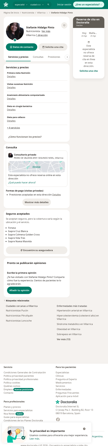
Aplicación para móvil (67, 396)
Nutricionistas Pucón (17, 310)
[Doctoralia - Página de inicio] (7, 4)
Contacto (8, 392)
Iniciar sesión (64, 4)
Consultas (38, 56)
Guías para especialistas (16, 417)
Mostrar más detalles (38, 203)
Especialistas (62, 372)
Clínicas (60, 375)
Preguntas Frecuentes (67, 392)
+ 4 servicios (13, 127)
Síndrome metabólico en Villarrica (75, 324)
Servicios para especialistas (18, 410)
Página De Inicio (11, 12)
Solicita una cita (89, 70)
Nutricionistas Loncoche (19, 320)
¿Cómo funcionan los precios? (25, 136)
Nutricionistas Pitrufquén (19, 315)
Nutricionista (28, 12)
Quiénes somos (12, 386)
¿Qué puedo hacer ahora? (22, 182)
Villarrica (59, 158)
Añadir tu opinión (19, 290)
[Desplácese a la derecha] (67, 57)
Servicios (60, 386)
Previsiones (54, 56)
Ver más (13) (63, 339)
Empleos (18, 389)
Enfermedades (63, 389)
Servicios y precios (18, 56)
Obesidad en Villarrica (68, 329)
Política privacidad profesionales (21, 379)
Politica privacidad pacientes (19, 375)
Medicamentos (64, 382)
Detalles (11, 76)
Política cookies (12, 382)
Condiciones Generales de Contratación (25, 372)
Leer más (34, 438)
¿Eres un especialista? (87, 4)
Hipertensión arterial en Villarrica (74, 310)
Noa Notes (13, 413)
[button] (21, 47)
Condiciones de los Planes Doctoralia (23, 420)
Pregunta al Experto (66, 379)
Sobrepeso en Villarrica (69, 334)
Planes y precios (12, 406)
